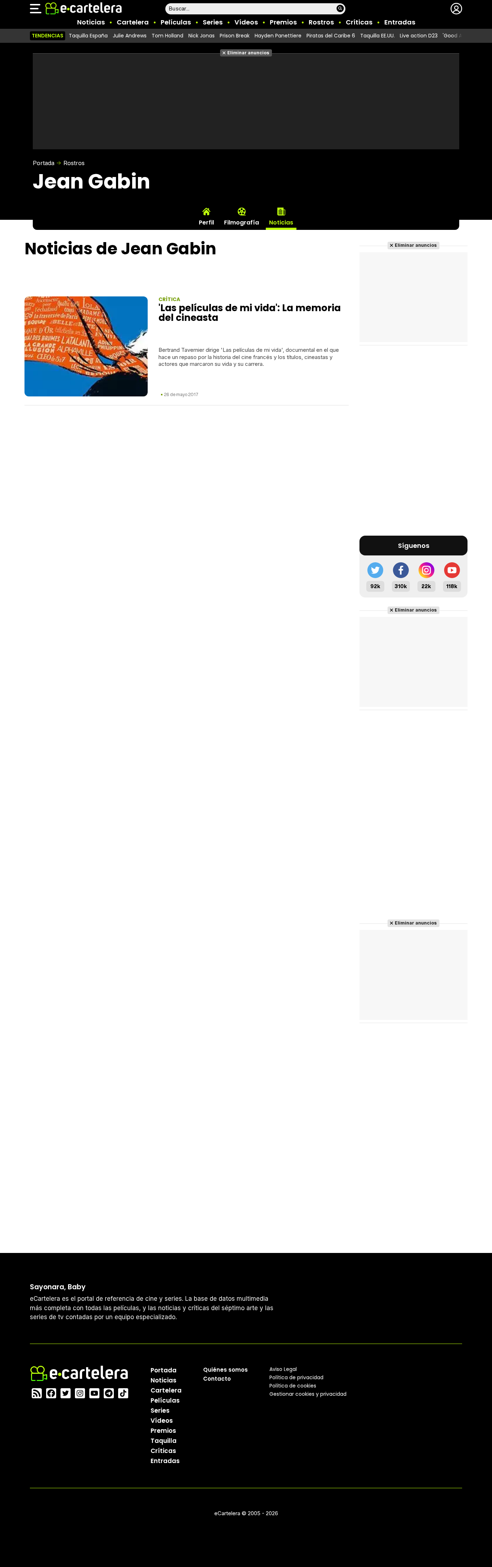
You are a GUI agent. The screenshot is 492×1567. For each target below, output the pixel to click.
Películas (176, 22)
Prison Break (235, 35)
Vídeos (246, 22)
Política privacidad (296, 1377)
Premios (283, 22)
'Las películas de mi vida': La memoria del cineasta (249, 312)
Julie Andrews (130, 35)
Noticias (91, 22)
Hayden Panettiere (278, 35)
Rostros (321, 22)
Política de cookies (292, 1385)
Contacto (217, 1378)
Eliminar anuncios (248, 52)
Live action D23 (419, 35)
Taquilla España (88, 35)
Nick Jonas (201, 35)
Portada (43, 163)
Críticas (359, 22)
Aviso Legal (283, 1369)
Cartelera (133, 22)
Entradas (399, 22)
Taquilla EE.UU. (377, 35)
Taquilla (163, 1440)
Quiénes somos (225, 1369)
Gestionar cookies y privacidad (307, 1394)
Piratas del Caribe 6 (331, 35)
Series (213, 22)
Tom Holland (167, 35)
